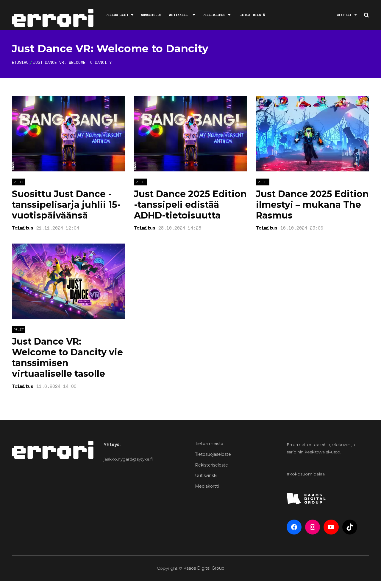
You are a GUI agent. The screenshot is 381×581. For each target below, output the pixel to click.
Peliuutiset (116, 14)
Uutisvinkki (206, 475)
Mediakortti (207, 486)
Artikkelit (179, 14)
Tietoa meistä (251, 14)
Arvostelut (151, 14)
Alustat (344, 14)
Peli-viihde (213, 14)
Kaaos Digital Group (203, 568)
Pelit (18, 182)
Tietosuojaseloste (213, 454)
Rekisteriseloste (211, 465)
